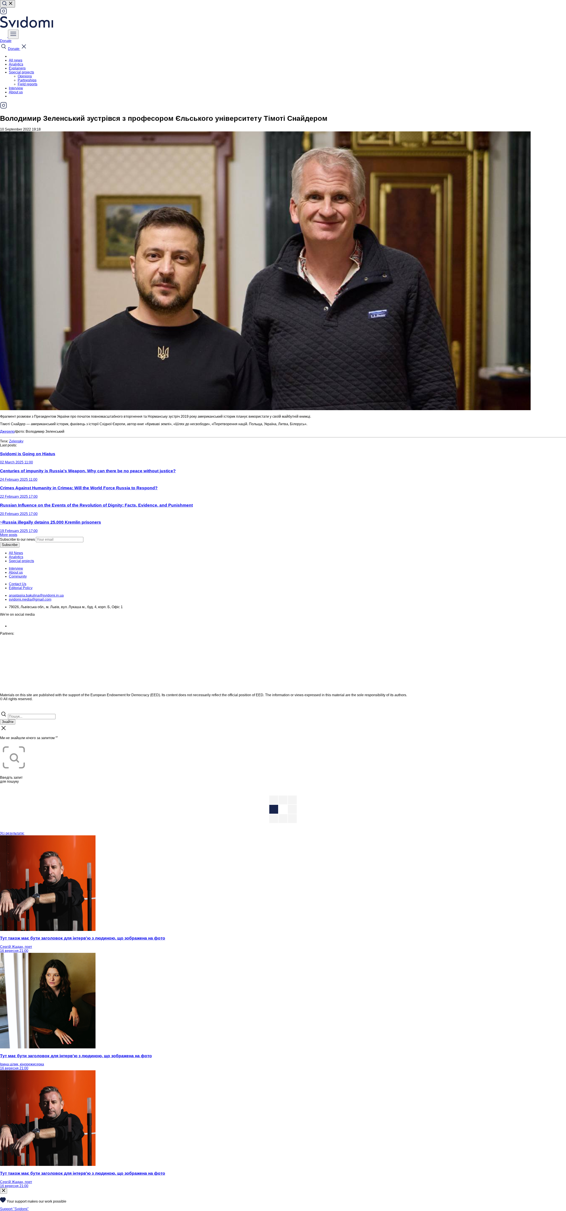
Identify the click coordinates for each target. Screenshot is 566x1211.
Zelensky (16, 441)
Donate (5, 41)
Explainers (17, 68)
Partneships (27, 80)
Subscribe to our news (17, 539)
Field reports (27, 84)
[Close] (3, 1191)
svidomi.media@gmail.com (30, 599)
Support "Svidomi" (14, 1209)
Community (18, 576)
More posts (8, 535)
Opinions (25, 76)
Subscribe (10, 545)
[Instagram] (3, 13)
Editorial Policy (21, 588)
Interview (16, 88)
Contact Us (17, 584)
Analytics (16, 64)
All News (16, 553)
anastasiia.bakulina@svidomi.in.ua (36, 595)
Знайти (7, 722)
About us (16, 92)
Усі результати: (12, 833)
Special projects (21, 561)
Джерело (7, 431)
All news (15, 60)
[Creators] (9, 708)
